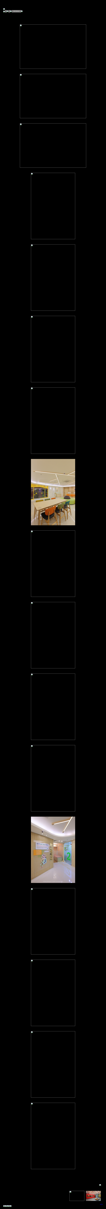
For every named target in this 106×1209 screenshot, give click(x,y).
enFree (101, 1204)
